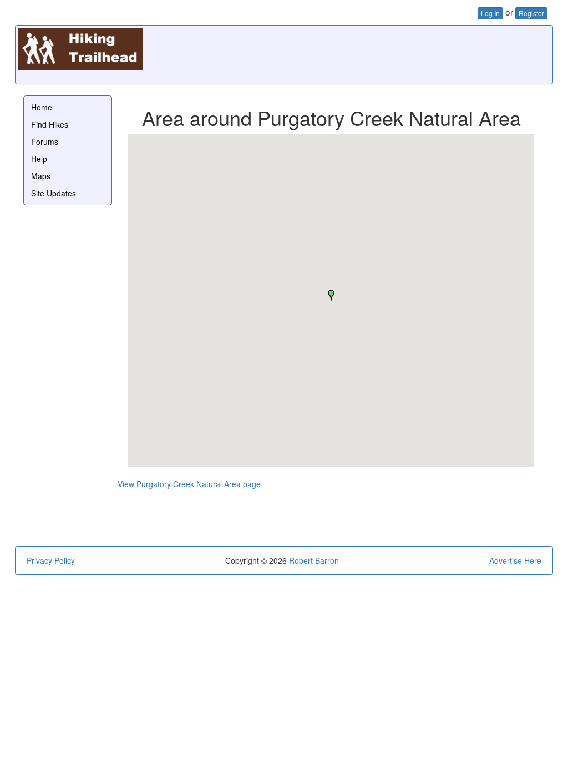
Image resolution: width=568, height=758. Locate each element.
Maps (40, 175)
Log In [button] (490, 13)
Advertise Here (515, 560)
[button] (331, 295)
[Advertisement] (348, 53)
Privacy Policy (51, 560)
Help (39, 158)
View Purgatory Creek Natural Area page (189, 483)
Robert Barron (314, 560)
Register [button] (531, 13)
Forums (44, 141)
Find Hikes (49, 124)
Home (41, 107)
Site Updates (53, 193)
